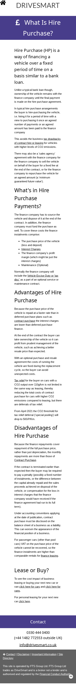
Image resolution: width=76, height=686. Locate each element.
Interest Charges (31, 249)
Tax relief (19, 380)
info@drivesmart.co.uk (38, 644)
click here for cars (29, 586)
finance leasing (49, 555)
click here (24, 601)
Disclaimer (23, 654)
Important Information (44, 654)
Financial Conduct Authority (55, 674)
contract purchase (24, 320)
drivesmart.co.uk (41, 6)
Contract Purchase (25, 460)
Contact (10, 654)
